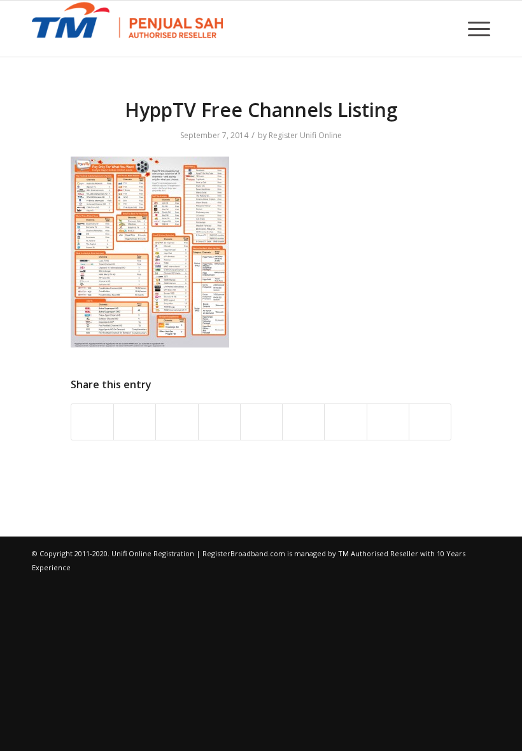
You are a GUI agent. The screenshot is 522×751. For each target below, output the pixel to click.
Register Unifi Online (305, 135)
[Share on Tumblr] (303, 422)
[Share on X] (134, 422)
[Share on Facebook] (92, 422)
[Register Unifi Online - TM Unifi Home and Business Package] (127, 29)
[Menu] (476, 29)
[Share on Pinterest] (219, 422)
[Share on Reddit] (388, 422)
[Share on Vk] (345, 422)
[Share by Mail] (430, 422)
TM (343, 553)
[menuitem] (476, 29)
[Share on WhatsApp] (176, 422)
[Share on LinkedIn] (261, 422)
